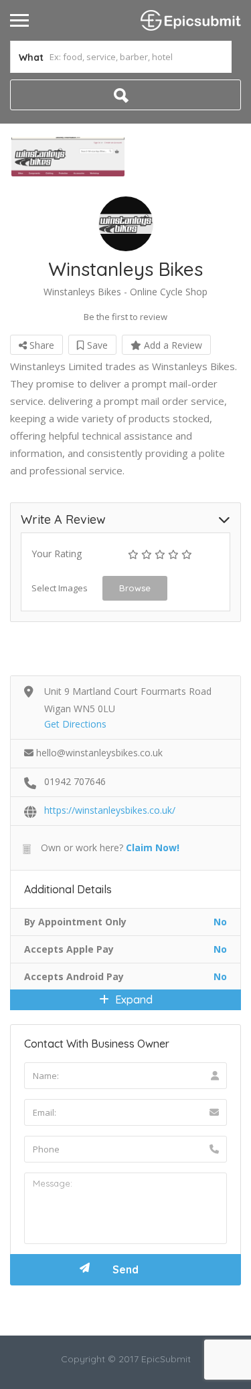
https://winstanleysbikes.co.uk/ (109, 810)
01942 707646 (75, 781)
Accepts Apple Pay (69, 949)
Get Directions (75, 724)
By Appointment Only (75, 921)
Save (96, 345)
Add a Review (171, 345)
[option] (67, 156)
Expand (132, 999)
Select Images (59, 588)
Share (40, 345)
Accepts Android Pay (74, 976)
